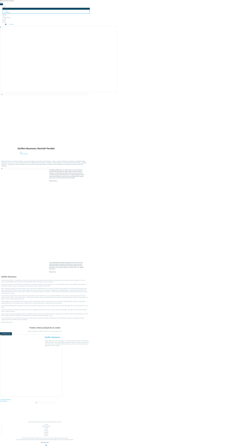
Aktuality (4, 14)
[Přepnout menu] (46, 9)
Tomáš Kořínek (69, 439)
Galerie (4, 15)
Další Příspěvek (4, 401)
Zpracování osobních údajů (50, 438)
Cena (6, 10)
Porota (4, 20)
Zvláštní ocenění (23, 153)
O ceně (4, 7)
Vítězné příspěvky (6, 17)
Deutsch (11, 24)
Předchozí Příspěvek (5, 399)
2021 (21, 152)
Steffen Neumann (52, 337)
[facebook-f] (5, 24)
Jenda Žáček (36, 439)
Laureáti (4, 19)
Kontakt (4, 22)
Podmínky (7, 12)
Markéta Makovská (54, 439)
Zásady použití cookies (62, 438)
